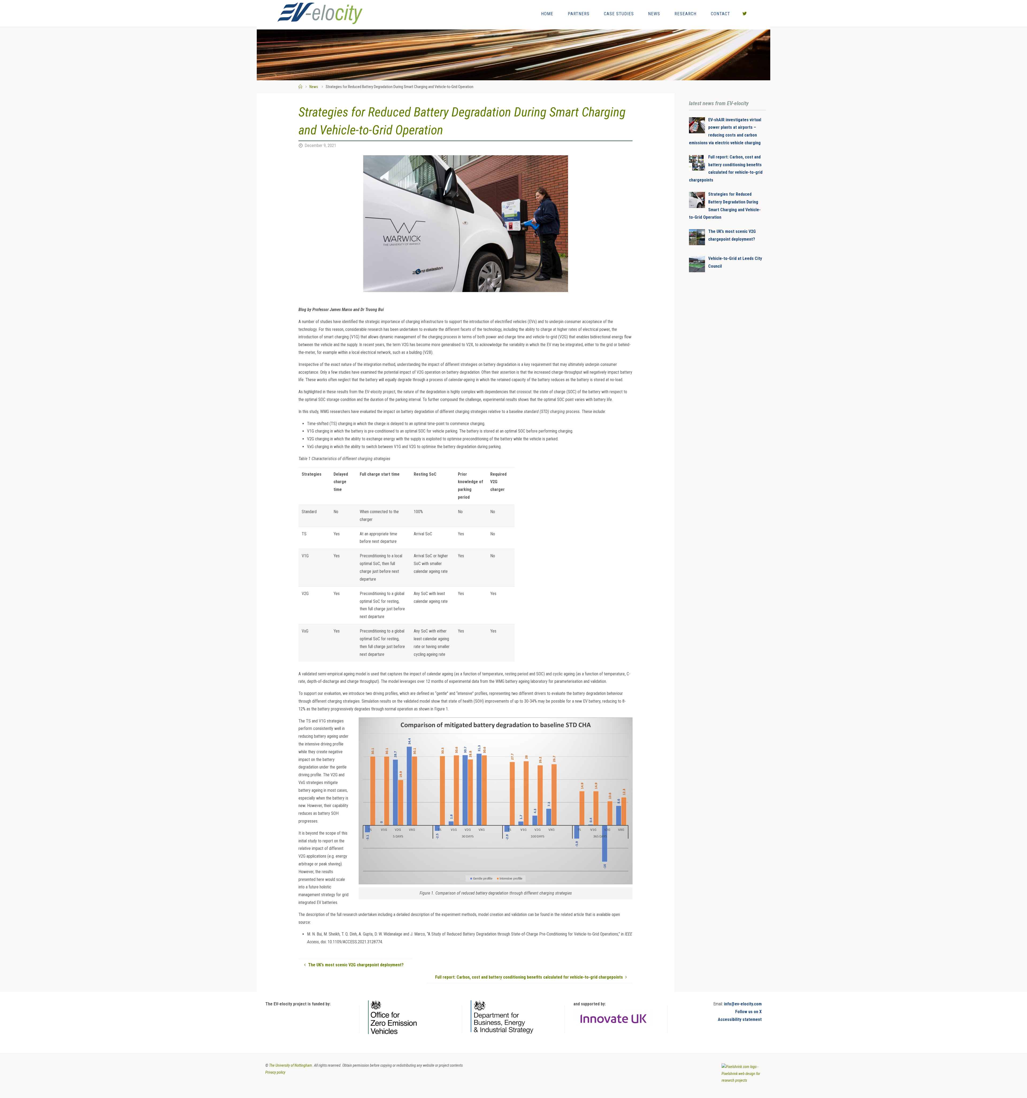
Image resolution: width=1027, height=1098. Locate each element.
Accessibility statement (740, 1019)
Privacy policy (275, 1072)
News (313, 87)
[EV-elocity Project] (319, 13)
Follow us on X (748, 1011)
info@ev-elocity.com (743, 1003)
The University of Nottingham (290, 1065)
